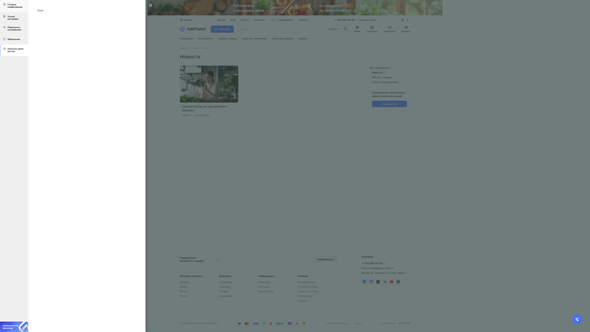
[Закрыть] (150, 5)
